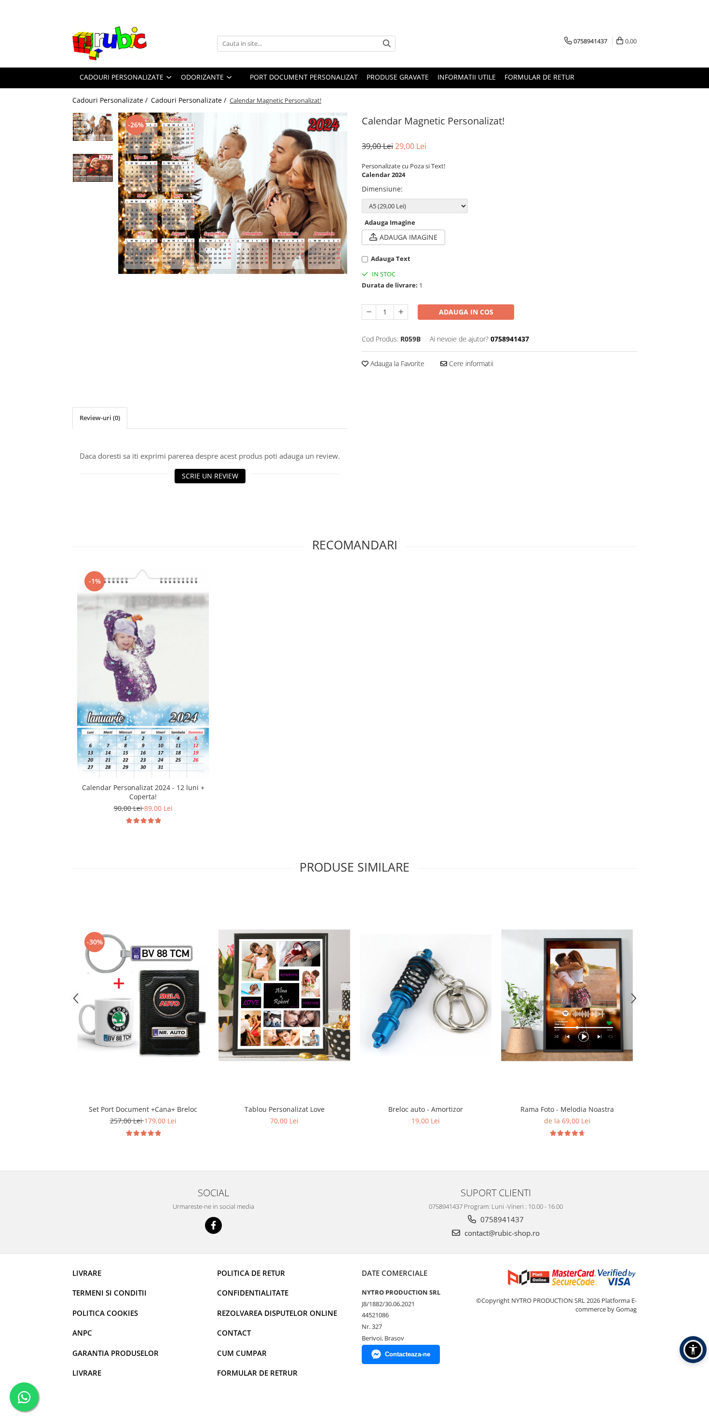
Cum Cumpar (242, 1353)
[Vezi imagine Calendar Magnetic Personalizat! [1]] (93, 168)
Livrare (86, 1273)
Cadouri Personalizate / (111, 100)
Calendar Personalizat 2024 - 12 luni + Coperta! (143, 792)
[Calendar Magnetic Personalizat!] (232, 193)
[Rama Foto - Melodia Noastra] (567, 995)
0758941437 (501, 1219)
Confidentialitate (252, 1293)
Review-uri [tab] (100, 417)
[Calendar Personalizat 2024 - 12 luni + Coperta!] (143, 673)
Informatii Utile (466, 77)
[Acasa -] (120, 43)
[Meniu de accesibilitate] (693, 1349)
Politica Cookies (105, 1313)
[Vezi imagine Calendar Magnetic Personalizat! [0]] (93, 127)
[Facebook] (213, 1225)
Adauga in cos (466, 311)
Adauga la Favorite (396, 363)
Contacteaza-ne (407, 1354)
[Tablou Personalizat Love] (284, 995)
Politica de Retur (251, 1273)
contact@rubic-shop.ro (501, 1233)
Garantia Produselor (115, 1353)
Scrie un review (210, 475)
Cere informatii (470, 363)
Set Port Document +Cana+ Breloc (143, 1109)
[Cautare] (386, 44)
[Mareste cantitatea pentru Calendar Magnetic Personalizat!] (401, 312)
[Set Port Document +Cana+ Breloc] (143, 995)
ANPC (82, 1333)
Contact (234, 1333)
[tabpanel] (232, 193)
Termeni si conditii (109, 1293)
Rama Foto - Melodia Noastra (567, 1109)
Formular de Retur (539, 77)
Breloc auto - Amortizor (425, 1109)
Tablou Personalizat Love (285, 1109)
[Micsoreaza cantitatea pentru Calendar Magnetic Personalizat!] (369, 312)
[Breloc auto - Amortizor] (425, 995)
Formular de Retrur (257, 1373)
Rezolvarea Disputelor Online (277, 1313)
